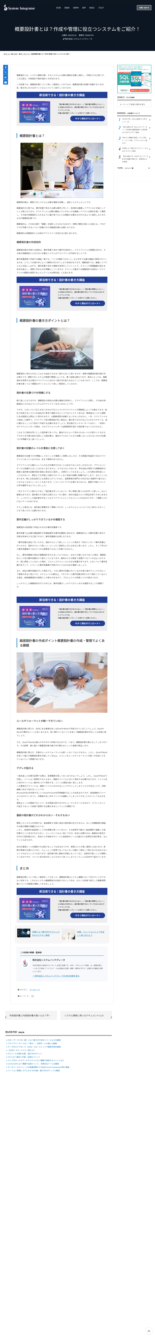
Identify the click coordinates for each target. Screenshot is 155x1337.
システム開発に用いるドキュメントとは (84, 1015)
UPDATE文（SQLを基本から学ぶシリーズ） (134, 120)
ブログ (15, 54)
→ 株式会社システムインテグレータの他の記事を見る (55, 975)
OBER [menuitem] (66, 7)
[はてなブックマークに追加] (5, 77)
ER (32, 996)
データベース (25, 54)
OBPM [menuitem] (76, 7)
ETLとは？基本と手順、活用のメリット (24, 1057)
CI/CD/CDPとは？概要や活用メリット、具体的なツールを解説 (33, 1063)
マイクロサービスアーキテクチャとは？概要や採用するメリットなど (36, 1060)
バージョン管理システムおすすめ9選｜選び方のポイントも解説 (34, 1070)
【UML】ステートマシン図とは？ (21, 1050)
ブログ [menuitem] (101, 7)
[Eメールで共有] (5, 82)
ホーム (7, 54)
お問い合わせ (144, 7)
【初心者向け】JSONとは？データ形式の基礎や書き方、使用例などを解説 (135, 159)
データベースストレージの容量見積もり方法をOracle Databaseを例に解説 (38, 1067)
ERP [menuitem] (84, 7)
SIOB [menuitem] (58, 7)
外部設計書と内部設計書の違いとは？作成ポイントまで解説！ (33, 1015)
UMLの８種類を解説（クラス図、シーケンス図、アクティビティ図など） (135, 140)
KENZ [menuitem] (91, 7)
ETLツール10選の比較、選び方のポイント (25, 1053)
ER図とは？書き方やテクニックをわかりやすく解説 (135, 149)
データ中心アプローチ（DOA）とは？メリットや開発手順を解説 (34, 1046)
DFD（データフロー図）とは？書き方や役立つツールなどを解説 (34, 1040)
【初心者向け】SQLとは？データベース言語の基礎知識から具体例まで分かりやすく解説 (134, 130)
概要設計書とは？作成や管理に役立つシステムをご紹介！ (52, 54)
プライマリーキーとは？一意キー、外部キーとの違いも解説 (32, 1043)
